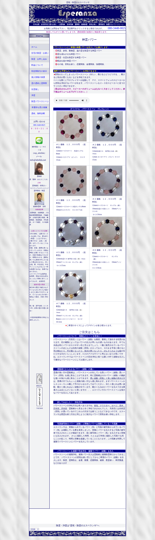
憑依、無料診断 (38, 113)
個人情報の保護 (38, 77)
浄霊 (33, 95)
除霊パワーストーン (40, 101)
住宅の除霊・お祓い (40, 53)
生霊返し (35, 89)
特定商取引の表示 (39, 71)
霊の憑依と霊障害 (39, 83)
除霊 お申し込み (39, 59)
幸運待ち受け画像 (39, 107)
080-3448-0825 (117, 28)
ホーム (34, 47)
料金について (37, 65)
